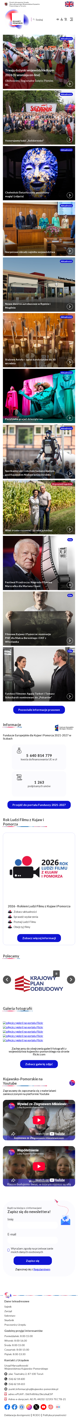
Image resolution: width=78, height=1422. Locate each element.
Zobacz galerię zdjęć (41, 1065)
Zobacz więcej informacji (41, 939)
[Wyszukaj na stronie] (33, 19)
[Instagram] (29, 1407)
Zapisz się (32, 1260)
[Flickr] (58, 1407)
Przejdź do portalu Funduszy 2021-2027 (39, 804)
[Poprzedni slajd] (7, 979)
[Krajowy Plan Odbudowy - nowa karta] (39, 984)
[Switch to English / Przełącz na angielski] (69, 3)
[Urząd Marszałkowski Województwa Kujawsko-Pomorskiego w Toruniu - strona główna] (16, 19)
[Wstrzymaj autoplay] (56, 973)
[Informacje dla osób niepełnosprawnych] (63, 19)
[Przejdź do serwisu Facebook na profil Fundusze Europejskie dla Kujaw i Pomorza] (14, 1407)
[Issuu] (51, 1407)
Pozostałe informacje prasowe (39, 709)
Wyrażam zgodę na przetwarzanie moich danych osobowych (32, 1250)
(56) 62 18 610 (17, 1383)
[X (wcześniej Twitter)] (36, 1407)
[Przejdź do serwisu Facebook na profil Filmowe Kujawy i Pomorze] (22, 1407)
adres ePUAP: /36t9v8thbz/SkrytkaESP (30, 1394)
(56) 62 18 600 (17, 1378)
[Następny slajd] (71, 979)
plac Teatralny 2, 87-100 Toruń (26, 1373)
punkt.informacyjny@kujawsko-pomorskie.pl (33, 1389)
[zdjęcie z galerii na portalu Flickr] (39, 1022)
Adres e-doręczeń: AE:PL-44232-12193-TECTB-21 (37, 1399)
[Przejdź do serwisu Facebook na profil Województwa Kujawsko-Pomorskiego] (7, 1407)
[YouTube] (43, 1407)
